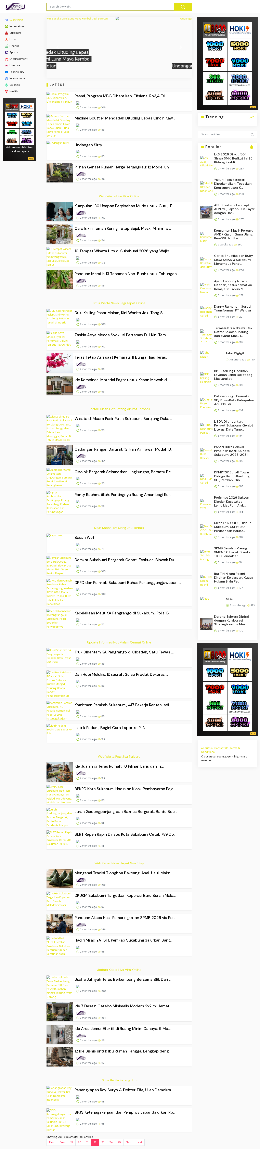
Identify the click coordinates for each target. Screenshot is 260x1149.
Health (13, 91)
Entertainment (18, 59)
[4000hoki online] (12, 140)
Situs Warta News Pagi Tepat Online (119, 303)
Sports (13, 52)
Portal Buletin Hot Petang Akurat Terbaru (119, 409)
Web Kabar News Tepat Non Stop (119, 863)
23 (103, 1142)
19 (71, 1142)
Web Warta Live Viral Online (119, 196)
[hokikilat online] (27, 106)
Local (12, 39)
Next (129, 1142)
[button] (57, 47)
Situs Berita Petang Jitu (119, 1080)
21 (87, 1142)
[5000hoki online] (27, 115)
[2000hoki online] (27, 132)
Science (14, 85)
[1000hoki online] (12, 115)
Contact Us (221, 748)
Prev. (62, 1142)
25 (119, 1142)
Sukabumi (15, 33)
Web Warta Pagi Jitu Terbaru (119, 756)
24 (111, 1142)
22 (95, 1142)
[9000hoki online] (27, 123)
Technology (16, 72)
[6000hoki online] (27, 140)
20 (79, 1142)
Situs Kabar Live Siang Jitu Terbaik (119, 528)
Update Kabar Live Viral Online (119, 970)
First (52, 1142)
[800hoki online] (12, 132)
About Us (207, 748)
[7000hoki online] (12, 123)
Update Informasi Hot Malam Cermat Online (119, 642)
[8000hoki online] (12, 106)
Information (16, 26)
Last (139, 1142)
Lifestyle (14, 65)
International (17, 78)
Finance (14, 46)
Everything (16, 20)
